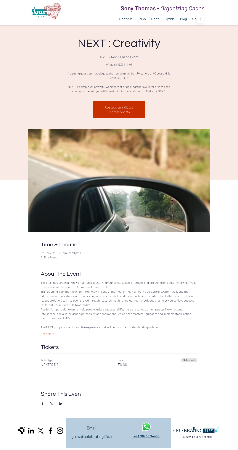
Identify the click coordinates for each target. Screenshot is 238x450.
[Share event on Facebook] (42, 403)
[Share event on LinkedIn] (60, 403)
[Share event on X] (51, 403)
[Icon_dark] (21, 430)
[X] (40, 430)
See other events (119, 112)
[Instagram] (60, 430)
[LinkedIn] (31, 430)
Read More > (48, 333)
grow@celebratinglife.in (92, 436)
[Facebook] (50, 430)
